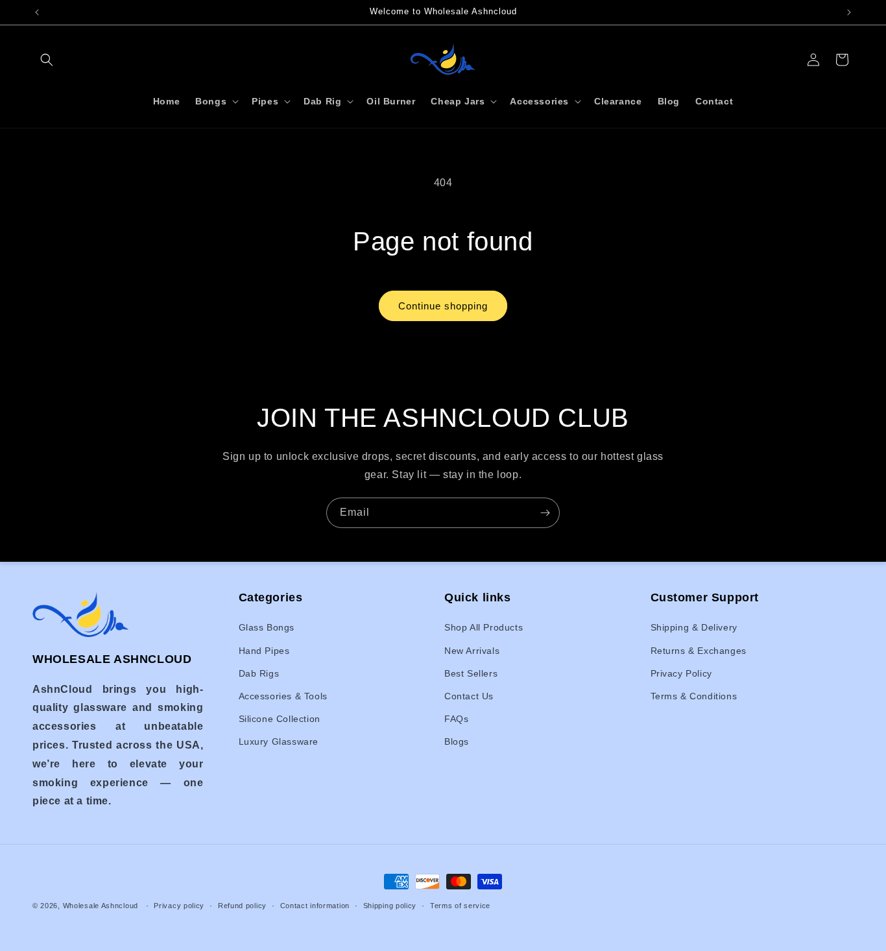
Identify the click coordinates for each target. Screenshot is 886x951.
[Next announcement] (849, 12)
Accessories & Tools (283, 696)
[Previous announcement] (37, 12)
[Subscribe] (545, 513)
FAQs (456, 719)
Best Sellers (470, 673)
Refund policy (242, 905)
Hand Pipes (264, 650)
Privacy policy (179, 905)
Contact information (315, 905)
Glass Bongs (267, 628)
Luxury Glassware (279, 742)
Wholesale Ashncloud (100, 905)
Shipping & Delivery (694, 628)
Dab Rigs (259, 673)
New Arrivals (471, 650)
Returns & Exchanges (699, 650)
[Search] (46, 59)
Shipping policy (390, 905)
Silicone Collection (279, 719)
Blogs (456, 742)
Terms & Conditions (694, 696)
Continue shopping (443, 305)
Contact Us (469, 696)
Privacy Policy (681, 673)
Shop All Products (483, 628)
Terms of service (460, 905)
